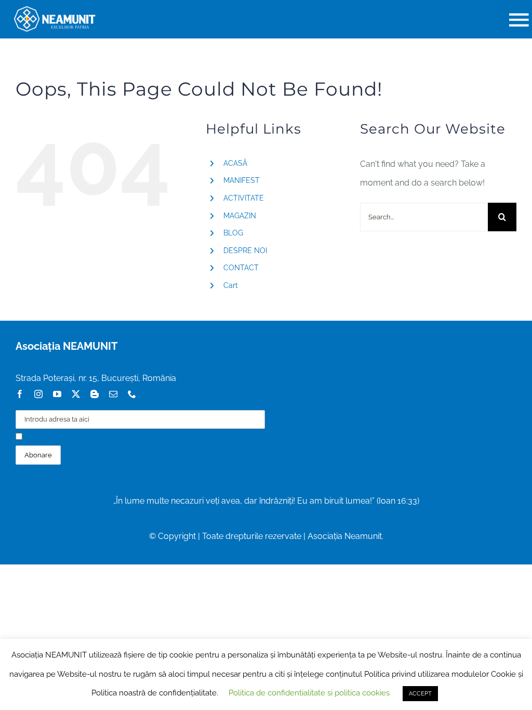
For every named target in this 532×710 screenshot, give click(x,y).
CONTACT (241, 268)
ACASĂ (235, 163)
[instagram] (38, 394)
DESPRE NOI (245, 250)
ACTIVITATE (243, 198)
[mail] (113, 394)
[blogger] (94, 394)
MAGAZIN (239, 216)
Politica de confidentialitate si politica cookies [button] (309, 693)
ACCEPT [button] (420, 693)
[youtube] (57, 394)
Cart (230, 285)
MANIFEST (241, 180)
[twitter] (76, 394)
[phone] (132, 394)
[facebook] (20, 394)
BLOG (233, 233)
